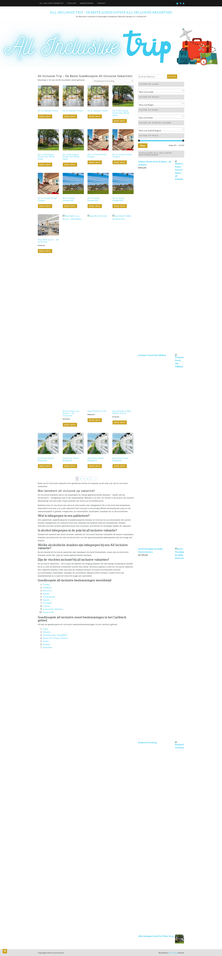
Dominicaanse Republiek (55, 635)
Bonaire (47, 644)
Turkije (46, 584)
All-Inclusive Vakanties (51, 3)
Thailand (47, 587)
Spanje (46, 593)
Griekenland (49, 596)
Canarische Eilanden (53, 609)
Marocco (47, 590)
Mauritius (47, 647)
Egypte (46, 600)
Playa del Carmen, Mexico (55, 638)
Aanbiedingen (86, 3)
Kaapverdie (48, 612)
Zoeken (172, 76)
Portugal (47, 603)
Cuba (45, 629)
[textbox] (161, 92)
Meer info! (45, 116)
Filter (142, 145)
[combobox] (161, 90)
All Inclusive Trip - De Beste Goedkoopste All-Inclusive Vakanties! (111, 12)
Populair (71, 3)
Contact (101, 3)
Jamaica (47, 632)
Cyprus (46, 606)
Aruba (46, 641)
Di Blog (173, 953)
